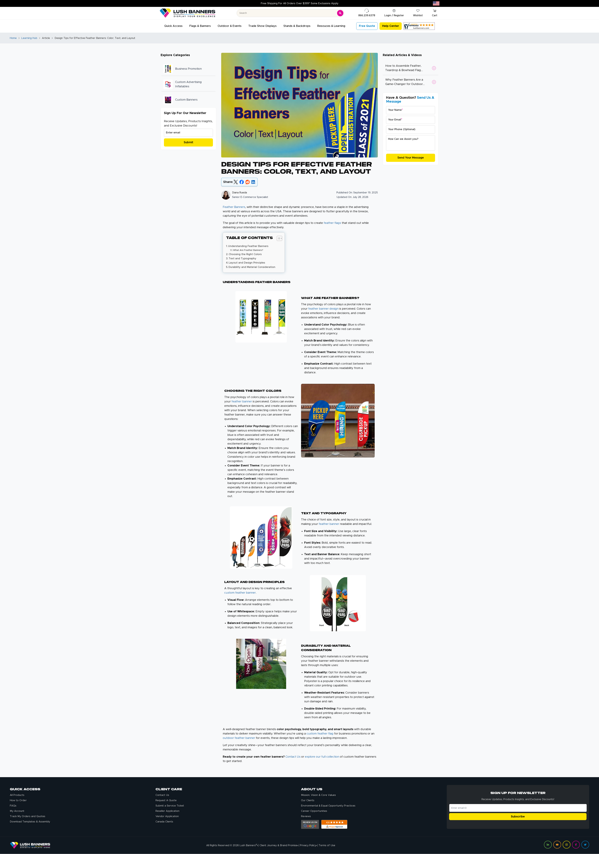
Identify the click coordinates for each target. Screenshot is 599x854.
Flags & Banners (200, 26)
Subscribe (518, 816)
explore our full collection (322, 756)
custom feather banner (240, 592)
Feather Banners (234, 207)
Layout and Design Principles (247, 262)
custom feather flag (320, 733)
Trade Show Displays (262, 26)
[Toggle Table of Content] (277, 238)
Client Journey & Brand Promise (278, 845)
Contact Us (292, 756)
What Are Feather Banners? (248, 250)
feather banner (329, 524)
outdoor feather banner (239, 738)
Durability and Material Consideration (252, 267)
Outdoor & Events (229, 26)
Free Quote (367, 26)
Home (13, 38)
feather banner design (323, 308)
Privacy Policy (308, 845)
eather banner (242, 401)
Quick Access (173, 26)
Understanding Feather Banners (248, 246)
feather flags (332, 223)
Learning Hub (29, 38)
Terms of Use (327, 845)
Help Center (390, 26)
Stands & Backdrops (296, 26)
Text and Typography (242, 258)
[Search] (340, 13)
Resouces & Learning (331, 26)
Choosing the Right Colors (245, 254)
